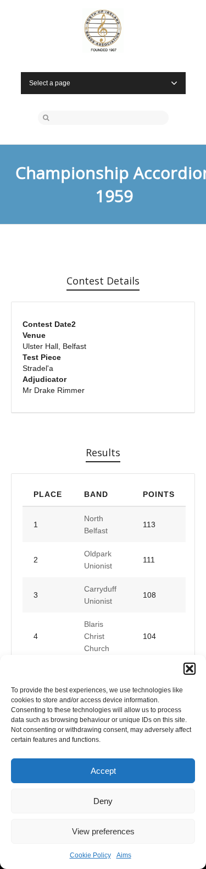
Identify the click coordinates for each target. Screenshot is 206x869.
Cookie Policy (90, 855)
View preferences (103, 831)
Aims (123, 855)
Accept (103, 770)
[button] (189, 668)
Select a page (49, 83)
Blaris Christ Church (96, 636)
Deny (103, 801)
